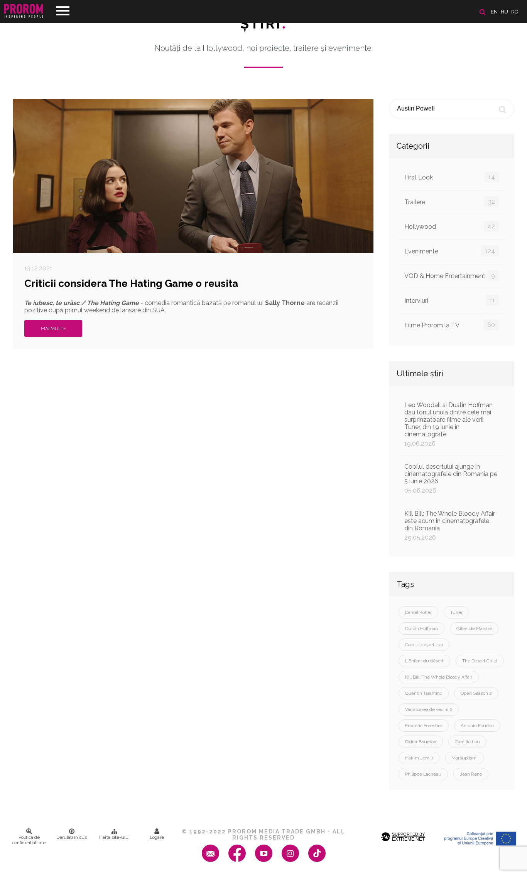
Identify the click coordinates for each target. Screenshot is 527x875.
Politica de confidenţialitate (29, 840)
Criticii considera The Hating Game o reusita (131, 283)
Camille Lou (467, 741)
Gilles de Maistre (474, 628)
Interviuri (449, 300)
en (494, 12)
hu (504, 12)
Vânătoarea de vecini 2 (428, 709)
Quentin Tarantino (423, 693)
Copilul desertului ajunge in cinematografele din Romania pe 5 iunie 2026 (450, 478)
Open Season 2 (476, 693)
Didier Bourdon (420, 741)
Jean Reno (471, 774)
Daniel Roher (418, 612)
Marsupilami (464, 758)
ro (515, 12)
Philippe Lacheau (423, 774)
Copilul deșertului (424, 644)
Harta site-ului (114, 837)
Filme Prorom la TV (449, 325)
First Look (449, 177)
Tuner (456, 612)
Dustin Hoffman (421, 628)
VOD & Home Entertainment (449, 276)
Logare (157, 837)
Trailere (449, 202)
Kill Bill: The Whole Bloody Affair (438, 677)
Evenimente (449, 251)
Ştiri (263, 23)
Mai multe (53, 328)
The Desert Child (479, 661)
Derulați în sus (71, 837)
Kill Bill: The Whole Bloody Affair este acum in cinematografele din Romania (449, 525)
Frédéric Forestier (423, 725)
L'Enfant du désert (424, 661)
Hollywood (449, 226)
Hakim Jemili (419, 758)
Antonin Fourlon (477, 725)
